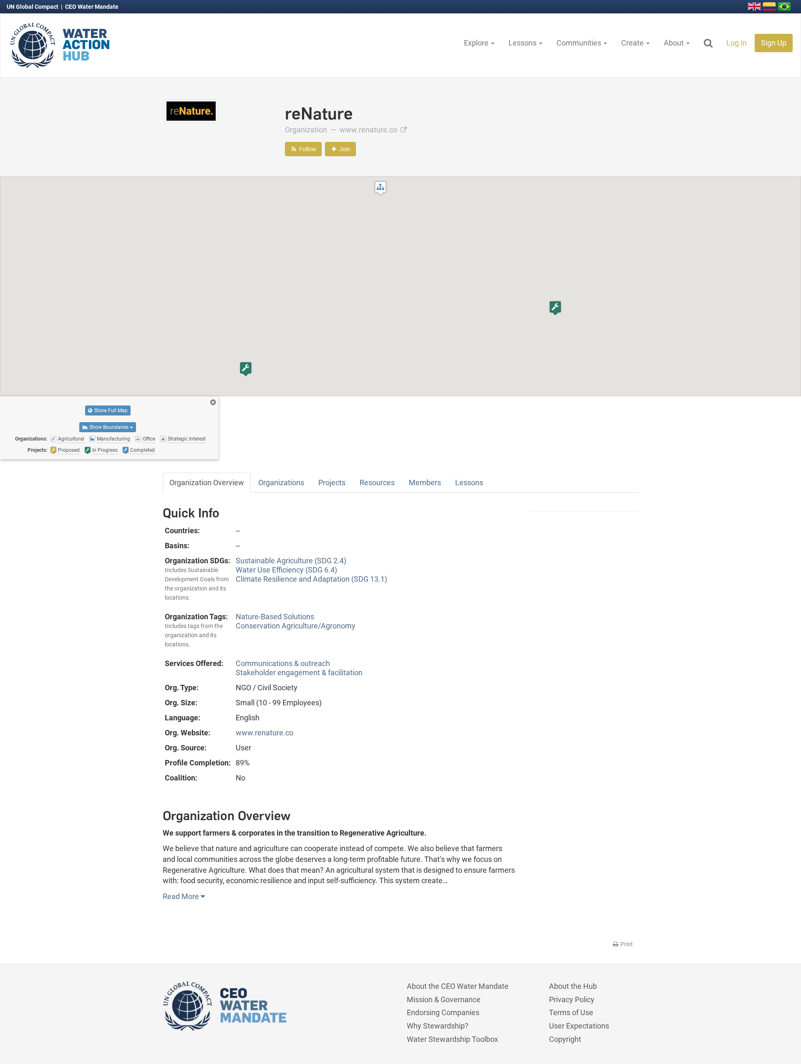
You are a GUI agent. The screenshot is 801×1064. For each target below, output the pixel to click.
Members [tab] (425, 482)
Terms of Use (571, 1012)
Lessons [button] (523, 42)
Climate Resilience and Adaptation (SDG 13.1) (311, 579)
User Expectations (579, 1025)
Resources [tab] (377, 482)
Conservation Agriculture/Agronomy (295, 625)
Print (626, 944)
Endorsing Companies (443, 1012)
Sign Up (773, 42)
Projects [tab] (331, 482)
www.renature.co (369, 129)
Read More (182, 896)
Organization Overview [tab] (206, 482)
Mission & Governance (444, 999)
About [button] (674, 42)
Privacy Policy (571, 999)
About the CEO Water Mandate (458, 986)
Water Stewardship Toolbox (452, 1039)
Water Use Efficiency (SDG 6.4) (286, 569)
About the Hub (573, 986)
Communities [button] (580, 42)
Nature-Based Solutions (275, 616)
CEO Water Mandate (91, 6)
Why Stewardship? (438, 1025)
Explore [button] (477, 42)
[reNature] (191, 110)
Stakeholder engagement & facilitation (299, 672)
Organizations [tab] (281, 482)
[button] (380, 188)
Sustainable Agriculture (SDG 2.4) (291, 560)
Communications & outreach (283, 663)
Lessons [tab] (469, 482)
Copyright (565, 1039)
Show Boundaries (109, 427)
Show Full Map (110, 410)
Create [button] (633, 42)
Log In (736, 42)
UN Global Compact (33, 6)
